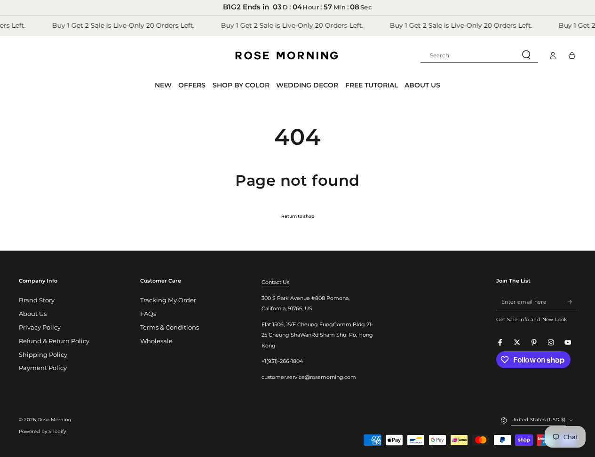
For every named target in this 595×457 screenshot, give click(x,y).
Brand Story (37, 300)
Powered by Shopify (42, 431)
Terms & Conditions (169, 327)
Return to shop (297, 216)
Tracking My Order (168, 300)
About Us (33, 313)
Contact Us (275, 282)
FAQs (148, 313)
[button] (479, 55)
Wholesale (156, 341)
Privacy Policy (40, 327)
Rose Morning (54, 419)
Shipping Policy (43, 354)
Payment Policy (43, 367)
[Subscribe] (572, 301)
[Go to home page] (286, 55)
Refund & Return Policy (54, 341)
